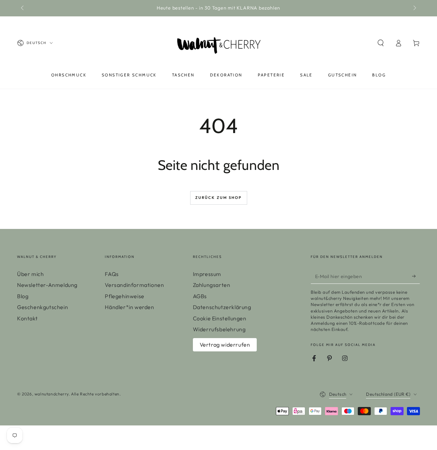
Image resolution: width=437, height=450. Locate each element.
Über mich (30, 274)
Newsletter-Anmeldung (47, 284)
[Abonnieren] (416, 276)
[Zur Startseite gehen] (218, 43)
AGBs (200, 296)
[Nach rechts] (414, 8)
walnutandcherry (51, 393)
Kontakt (27, 318)
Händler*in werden (129, 307)
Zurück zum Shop (218, 197)
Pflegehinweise (124, 296)
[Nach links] (23, 8)
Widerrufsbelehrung (219, 329)
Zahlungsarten (211, 284)
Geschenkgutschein (42, 307)
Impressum (207, 274)
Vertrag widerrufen (225, 344)
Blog (22, 296)
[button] (381, 42)
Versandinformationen (134, 284)
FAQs (111, 274)
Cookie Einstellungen (219, 318)
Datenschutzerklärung (222, 307)
